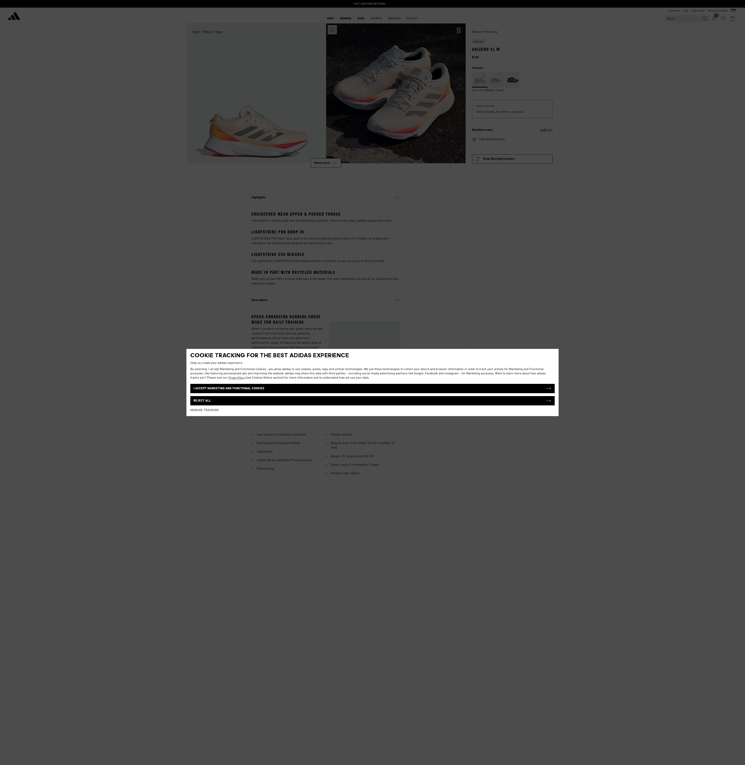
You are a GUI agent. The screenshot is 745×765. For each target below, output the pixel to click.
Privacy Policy (236, 377)
